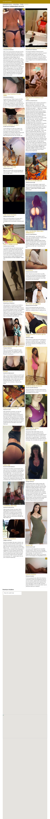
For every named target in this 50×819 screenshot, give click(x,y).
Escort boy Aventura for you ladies (12, 94)
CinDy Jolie (6, 465)
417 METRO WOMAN (7, 1)
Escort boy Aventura (9, 538)
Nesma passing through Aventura (13, 346)
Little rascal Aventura (9, 215)
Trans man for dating (32, 428)
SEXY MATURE (30, 480)
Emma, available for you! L (11, 125)
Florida (21, 4)
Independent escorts (7, 4)
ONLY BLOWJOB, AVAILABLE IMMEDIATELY (34, 231)
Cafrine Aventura (31, 574)
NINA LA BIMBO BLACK (10, 244)
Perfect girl (29, 545)
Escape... (6, 371)
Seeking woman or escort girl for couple (36, 335)
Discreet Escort (8, 301)
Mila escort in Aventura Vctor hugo (35, 98)
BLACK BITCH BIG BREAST (34, 180)
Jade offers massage (9, 167)
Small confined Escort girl (11, 408)
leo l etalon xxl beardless (33, 304)
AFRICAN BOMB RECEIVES (34, 386)
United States (16, 4)
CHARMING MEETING (10, 505)
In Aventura (29, 270)
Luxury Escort (7, 48)
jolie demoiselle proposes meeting (36, 48)
